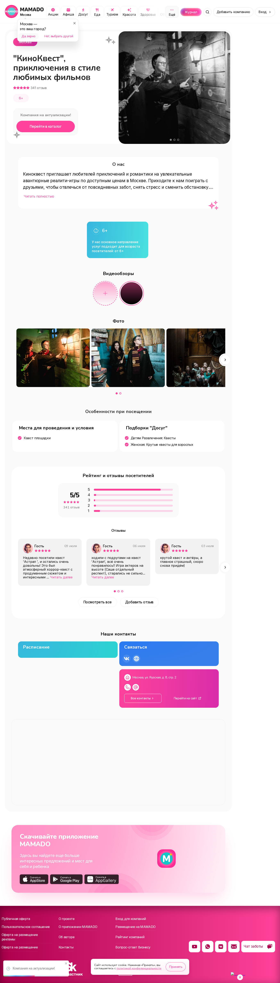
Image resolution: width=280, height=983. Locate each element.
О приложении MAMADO (78, 927)
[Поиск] (207, 12)
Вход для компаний (130, 919)
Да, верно (28, 36)
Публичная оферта (16, 919)
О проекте (66, 919)
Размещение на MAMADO (135, 927)
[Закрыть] (74, 23)
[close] (66, 964)
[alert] (36, 968)
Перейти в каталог (45, 126)
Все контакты (141, 698)
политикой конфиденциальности (139, 968)
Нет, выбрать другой (58, 36)
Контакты (66, 947)
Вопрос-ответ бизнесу (132, 947)
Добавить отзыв (139, 602)
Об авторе (66, 937)
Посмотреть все (97, 602)
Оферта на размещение (20, 947)
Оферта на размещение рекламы (20, 937)
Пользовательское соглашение (26, 927)
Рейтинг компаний (129, 937)
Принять (175, 967)
